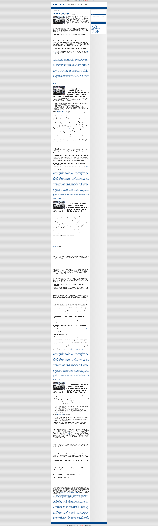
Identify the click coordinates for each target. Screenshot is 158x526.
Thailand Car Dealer (75, 14)
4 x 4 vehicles (63, 58)
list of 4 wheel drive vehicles (64, 70)
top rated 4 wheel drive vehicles (59, 76)
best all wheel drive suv (82, 177)
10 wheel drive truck (62, 171)
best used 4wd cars (60, 65)
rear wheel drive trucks (69, 187)
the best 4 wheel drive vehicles (75, 75)
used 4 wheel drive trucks (61, 516)
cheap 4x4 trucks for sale (75, 505)
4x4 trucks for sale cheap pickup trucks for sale (61, 60)
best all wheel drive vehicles (60, 63)
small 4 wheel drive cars (82, 187)
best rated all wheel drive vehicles (77, 64)
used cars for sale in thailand (57, 193)
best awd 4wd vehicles (67, 63)
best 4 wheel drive (68, 357)
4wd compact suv (74, 58)
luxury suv (76, 70)
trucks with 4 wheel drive (72, 77)
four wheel (75, 182)
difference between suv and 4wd (70, 182)
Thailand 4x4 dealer (70, 74)
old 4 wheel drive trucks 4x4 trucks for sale (73, 510)
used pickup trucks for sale (76, 193)
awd (77, 61)
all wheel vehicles (65, 61)
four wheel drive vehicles (59, 68)
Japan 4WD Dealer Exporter (96, 28)
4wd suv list (82, 58)
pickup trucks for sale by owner (62, 187)
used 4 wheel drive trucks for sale (68, 516)
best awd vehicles (84, 63)
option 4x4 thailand (55, 187)
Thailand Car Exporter (81, 14)
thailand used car (69, 75)
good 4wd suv (82, 68)
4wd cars (71, 58)
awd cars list (55, 357)
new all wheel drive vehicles (76, 71)
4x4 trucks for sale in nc (71, 60)
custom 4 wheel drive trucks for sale (60, 182)
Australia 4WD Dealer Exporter (96, 25)
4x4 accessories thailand (66, 59)
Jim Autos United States (74, 349)
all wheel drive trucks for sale (59, 61)
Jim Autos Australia (68, 349)
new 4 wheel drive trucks (63, 71)
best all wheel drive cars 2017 (75, 177)
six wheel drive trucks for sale (75, 187)
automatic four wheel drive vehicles (71, 61)
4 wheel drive (74, 171)
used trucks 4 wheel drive (57, 79)
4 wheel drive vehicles (84, 57)
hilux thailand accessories (56, 69)
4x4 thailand (82, 59)
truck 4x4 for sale (66, 77)
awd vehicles (64, 357)
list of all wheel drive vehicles (71, 70)
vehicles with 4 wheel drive (64, 79)
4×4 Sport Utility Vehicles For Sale (60, 198)
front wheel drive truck (77, 68)
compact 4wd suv (85, 505)
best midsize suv (71, 64)
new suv (54, 510)
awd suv (62, 357)
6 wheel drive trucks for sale (82, 60)
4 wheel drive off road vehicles (84, 171)
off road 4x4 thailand (65, 510)
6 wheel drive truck (76, 60)
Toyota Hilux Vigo (55, 77)
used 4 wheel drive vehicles (76, 516)
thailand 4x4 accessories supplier (63, 74)
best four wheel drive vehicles (65, 64)
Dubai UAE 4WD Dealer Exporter (97, 26)
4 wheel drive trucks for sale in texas (77, 57)
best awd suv (80, 63)
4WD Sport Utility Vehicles (67, 199)
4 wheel (71, 171)
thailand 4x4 (57, 74)
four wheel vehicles (71, 68)
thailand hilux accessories (63, 75)
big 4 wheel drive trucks (84, 65)
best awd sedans (76, 63)
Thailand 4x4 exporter (76, 74)
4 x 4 (57, 58)
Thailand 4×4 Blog (59, 4)
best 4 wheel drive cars (74, 357)
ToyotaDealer (61, 14)
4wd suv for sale (79, 58)
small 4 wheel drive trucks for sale (61, 188)
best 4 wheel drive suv (80, 357)
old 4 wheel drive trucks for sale (83, 510)
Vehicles (79, 199)
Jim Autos (72, 14)
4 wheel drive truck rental (60, 57)
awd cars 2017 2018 (80, 61)
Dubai (83, 349)
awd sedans (58, 357)
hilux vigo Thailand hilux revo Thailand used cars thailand (66, 69)
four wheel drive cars (79, 182)
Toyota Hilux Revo (85, 76)
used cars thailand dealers (70, 193)
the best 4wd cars (81, 75)
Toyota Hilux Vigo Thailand (60, 77)
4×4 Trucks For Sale (57, 379)
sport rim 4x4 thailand (69, 188)
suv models (78, 188)
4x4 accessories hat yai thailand (58, 59)
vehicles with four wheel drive (79, 79)
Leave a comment (56, 171)
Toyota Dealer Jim (62, 349)
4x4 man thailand (71, 59)
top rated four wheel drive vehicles (76, 76)
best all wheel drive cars (69, 177)
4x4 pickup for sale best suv (76, 59)
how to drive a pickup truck (77, 69)
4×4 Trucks (55, 83)
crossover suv (54, 182)
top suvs (81, 76)
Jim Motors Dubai (57, 112)
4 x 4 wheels (66, 58)
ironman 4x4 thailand (84, 69)
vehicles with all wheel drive (71, 79)
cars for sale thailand (82, 66)
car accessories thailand (76, 66)
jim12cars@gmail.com (60, 111)
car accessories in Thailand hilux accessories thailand (66, 66)
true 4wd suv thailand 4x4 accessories (80, 77)
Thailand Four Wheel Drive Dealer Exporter (62, 13)
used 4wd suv (82, 516)
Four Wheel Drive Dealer (67, 14)
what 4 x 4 (84, 79)
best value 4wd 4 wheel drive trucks (76, 65)
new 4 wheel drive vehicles (69, 71)
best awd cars (72, 63)
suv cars (75, 188)
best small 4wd (84, 64)
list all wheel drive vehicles (57, 70)
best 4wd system (63, 177)
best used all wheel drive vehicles (68, 65)
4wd (68, 58)
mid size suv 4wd (57, 71)
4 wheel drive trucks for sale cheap (68, 57)
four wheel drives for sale (66, 68)
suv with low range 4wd (83, 188)
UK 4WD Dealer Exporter (95, 32)
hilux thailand (85, 68)
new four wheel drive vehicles (84, 71)
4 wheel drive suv (55, 57)
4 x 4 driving (59, 58)
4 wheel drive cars (78, 171)
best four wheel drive (58, 64)
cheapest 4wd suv (80, 505)
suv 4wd (73, 188)
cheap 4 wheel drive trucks (59, 505)
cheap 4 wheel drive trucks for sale (67, 505)
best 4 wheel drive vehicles (57, 177)
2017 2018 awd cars (67, 171)
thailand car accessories (82, 74)
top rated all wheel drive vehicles (67, 76)
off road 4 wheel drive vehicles (59, 510)
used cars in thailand (63, 193)
